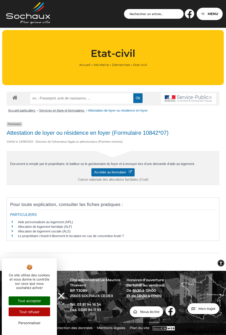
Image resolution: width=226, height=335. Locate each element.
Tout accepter (29, 301)
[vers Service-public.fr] (188, 98)
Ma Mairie (101, 65)
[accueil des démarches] (15, 97)
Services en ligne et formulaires (62, 110)
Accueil (84, 65)
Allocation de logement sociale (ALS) (44, 231)
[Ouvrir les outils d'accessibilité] (221, 263)
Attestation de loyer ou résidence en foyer (118, 110)
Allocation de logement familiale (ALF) (45, 226)
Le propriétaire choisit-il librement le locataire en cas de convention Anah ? (71, 236)
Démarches (121, 65)
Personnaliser (29, 323)
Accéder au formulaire (111, 172)
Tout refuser (29, 312)
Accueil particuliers (22, 110)
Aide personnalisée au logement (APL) (45, 222)
